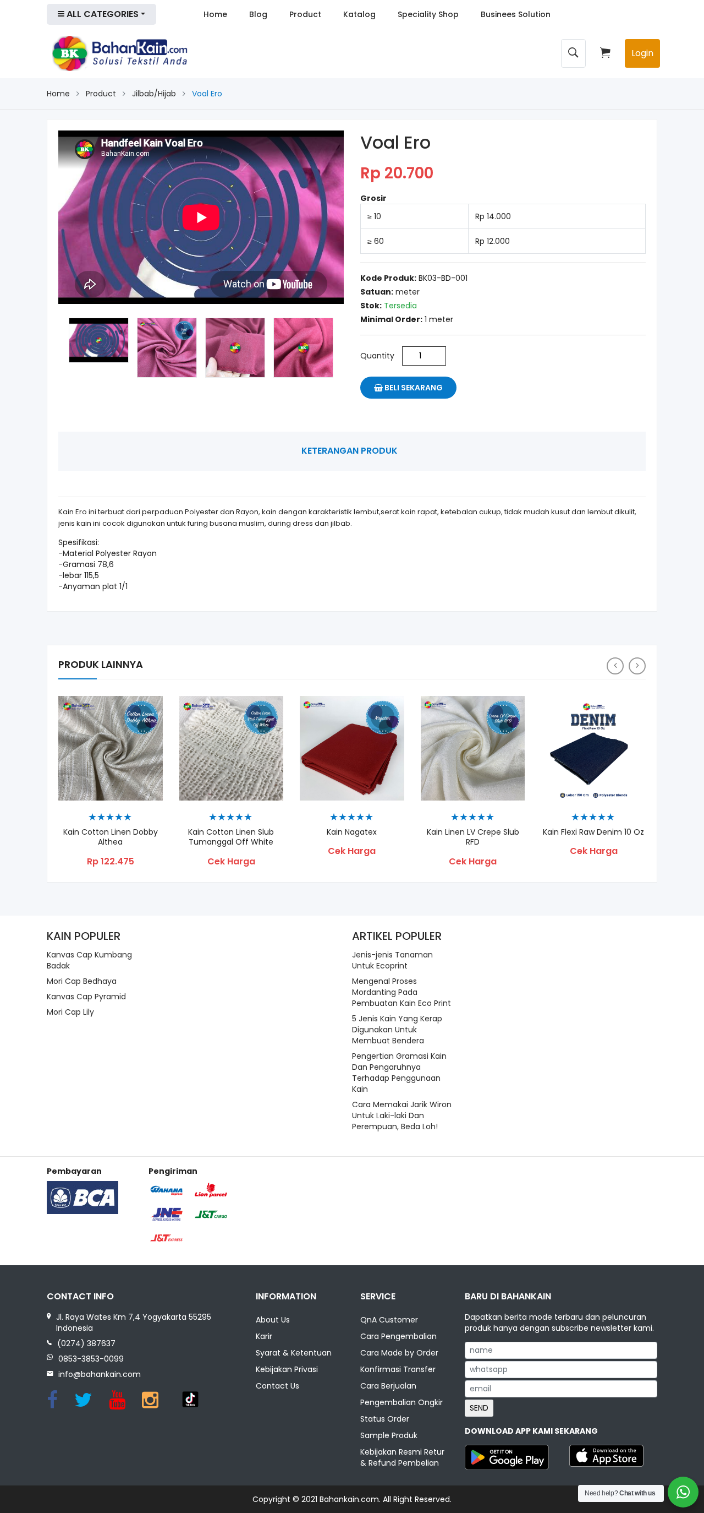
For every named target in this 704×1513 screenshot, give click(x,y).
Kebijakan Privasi (287, 1369)
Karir (264, 1336)
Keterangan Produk (349, 450)
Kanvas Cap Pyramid (86, 996)
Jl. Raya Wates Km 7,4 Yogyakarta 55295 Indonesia (133, 1322)
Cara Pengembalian (398, 1336)
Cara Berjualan (388, 1385)
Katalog (359, 14)
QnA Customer (389, 1319)
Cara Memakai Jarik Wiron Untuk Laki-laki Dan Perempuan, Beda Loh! (402, 1115)
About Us (273, 1319)
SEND (479, 1407)
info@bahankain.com (99, 1374)
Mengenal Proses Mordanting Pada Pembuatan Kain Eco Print (401, 992)
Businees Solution (516, 14)
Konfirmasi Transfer (398, 1369)
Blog (258, 14)
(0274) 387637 (86, 1343)
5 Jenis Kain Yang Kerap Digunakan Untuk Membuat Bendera (397, 1029)
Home (215, 14)
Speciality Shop (428, 14)
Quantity (377, 355)
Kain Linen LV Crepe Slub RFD (473, 837)
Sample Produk (388, 1435)
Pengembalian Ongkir (401, 1402)
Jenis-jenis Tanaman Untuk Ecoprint (392, 960)
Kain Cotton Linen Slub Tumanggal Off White (231, 837)
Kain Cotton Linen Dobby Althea (110, 837)
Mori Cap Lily (70, 1011)
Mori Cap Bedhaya (82, 981)
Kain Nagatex (352, 832)
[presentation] (615, 665)
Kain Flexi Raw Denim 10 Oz (593, 832)
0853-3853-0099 (91, 1358)
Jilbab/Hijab (154, 93)
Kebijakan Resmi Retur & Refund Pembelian (402, 1457)
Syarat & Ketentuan (294, 1352)
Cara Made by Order (399, 1352)
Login (642, 53)
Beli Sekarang (413, 387)
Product (305, 14)
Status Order (384, 1418)
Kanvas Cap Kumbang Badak (89, 960)
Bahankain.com (349, 1499)
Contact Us (277, 1385)
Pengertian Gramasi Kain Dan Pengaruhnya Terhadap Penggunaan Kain (399, 1073)
